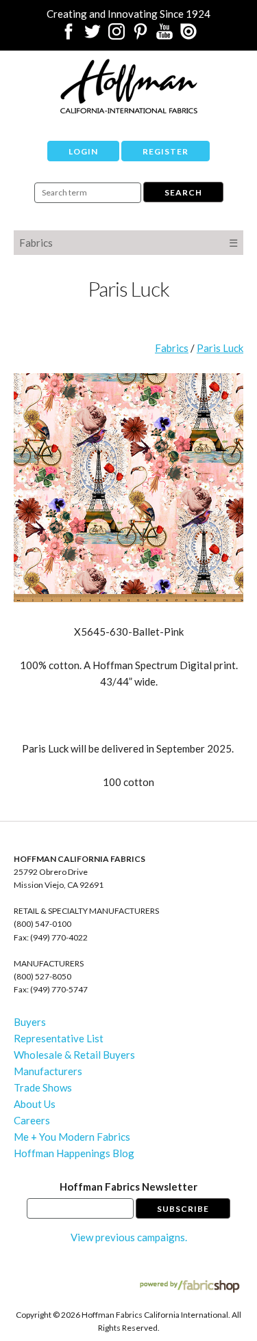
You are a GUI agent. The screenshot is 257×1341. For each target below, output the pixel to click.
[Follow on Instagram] (116, 35)
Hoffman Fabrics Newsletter (128, 1186)
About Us (35, 1104)
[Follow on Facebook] (68, 35)
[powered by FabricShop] (189, 1287)
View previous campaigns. (129, 1237)
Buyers (30, 1022)
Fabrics (36, 242)
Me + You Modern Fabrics (72, 1136)
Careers (32, 1120)
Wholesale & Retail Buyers (74, 1054)
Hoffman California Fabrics (128, 86)
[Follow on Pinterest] (140, 35)
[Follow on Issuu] (188, 35)
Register (165, 151)
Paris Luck (220, 348)
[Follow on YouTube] (164, 35)
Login (83, 151)
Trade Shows (43, 1087)
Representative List (58, 1038)
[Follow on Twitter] (92, 35)
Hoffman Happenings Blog (74, 1153)
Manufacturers (48, 1071)
